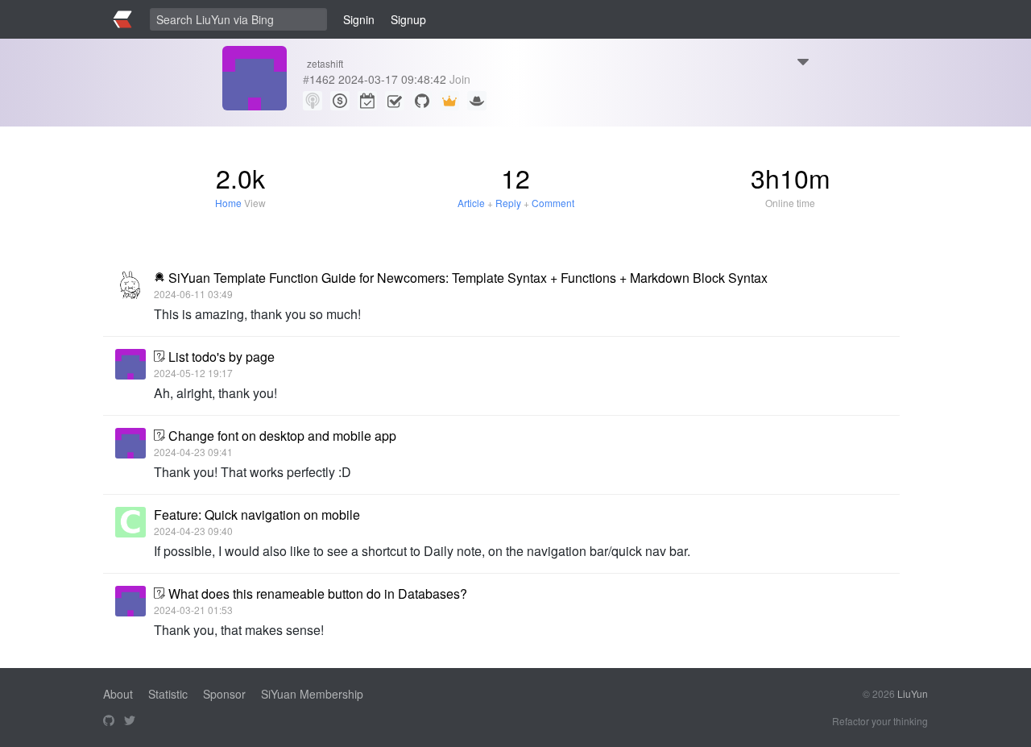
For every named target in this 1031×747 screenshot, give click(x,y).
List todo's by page (221, 356)
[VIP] (449, 100)
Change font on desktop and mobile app (282, 435)
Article (471, 203)
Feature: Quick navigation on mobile (257, 514)
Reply (508, 203)
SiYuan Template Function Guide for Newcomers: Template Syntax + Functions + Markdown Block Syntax (468, 277)
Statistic (168, 694)
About (118, 694)
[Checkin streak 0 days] (367, 100)
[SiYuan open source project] (108, 721)
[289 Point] (340, 100)
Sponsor (224, 694)
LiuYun (912, 693)
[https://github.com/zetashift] (422, 100)
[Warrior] (477, 100)
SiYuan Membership (312, 694)
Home (228, 203)
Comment (553, 203)
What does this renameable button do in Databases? (317, 593)
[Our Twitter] (129, 721)
